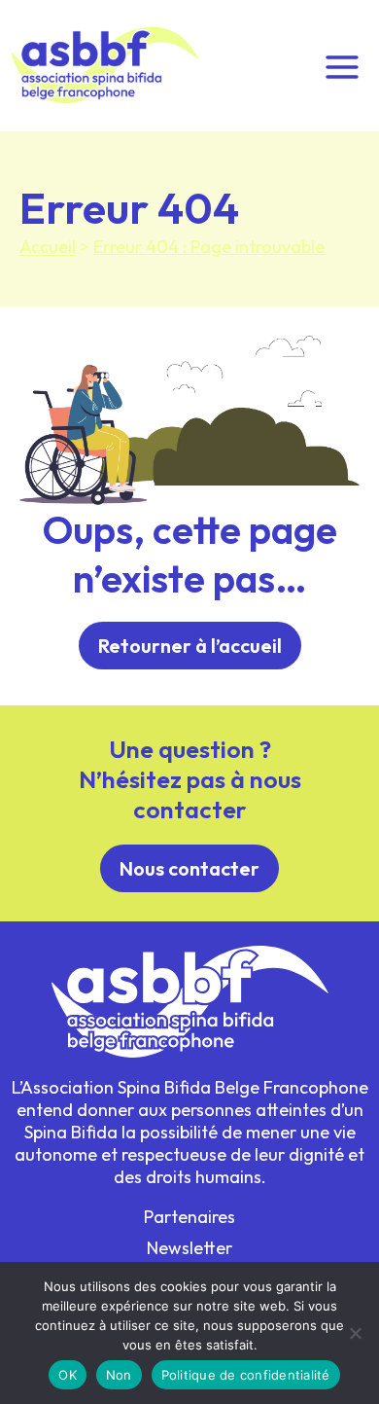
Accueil (47, 246)
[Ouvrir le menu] (341, 65)
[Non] (354, 1333)
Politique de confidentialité (245, 1375)
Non (119, 1375)
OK (67, 1375)
